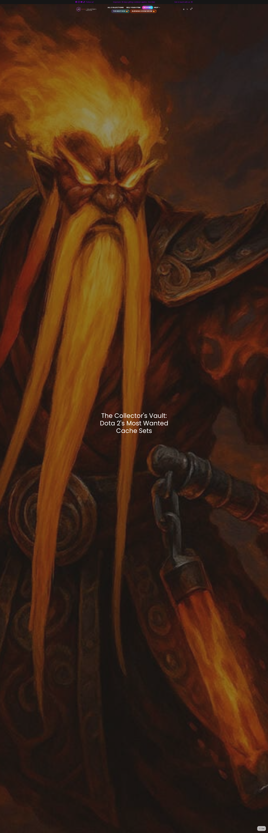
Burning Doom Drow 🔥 (143, 11)
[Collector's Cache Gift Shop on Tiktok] (84, 2)
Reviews (148, 7)
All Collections (116, 7)
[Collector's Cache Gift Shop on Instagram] (79, 2)
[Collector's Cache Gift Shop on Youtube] (81, 2)
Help (157, 7)
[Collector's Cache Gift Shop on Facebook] (76, 2)
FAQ (153, 2)
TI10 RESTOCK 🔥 (120, 11)
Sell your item (133, 7)
